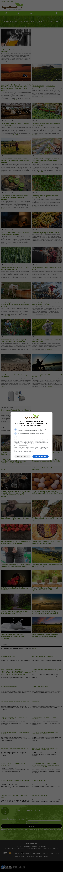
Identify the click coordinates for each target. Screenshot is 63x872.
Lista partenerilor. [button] (23, 445)
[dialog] (31, 436)
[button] (31, 437)
